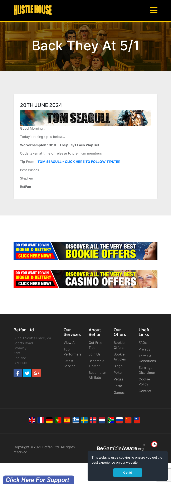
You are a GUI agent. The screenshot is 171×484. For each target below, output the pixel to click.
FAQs (143, 342)
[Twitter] (27, 373)
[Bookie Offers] (85, 251)
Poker (118, 372)
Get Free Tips (95, 345)
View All (70, 342)
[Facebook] (18, 373)
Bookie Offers (119, 345)
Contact (145, 391)
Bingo (118, 366)
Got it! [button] (127, 472)
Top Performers (72, 351)
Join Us (95, 354)
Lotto (118, 386)
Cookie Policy (144, 381)
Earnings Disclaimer (147, 370)
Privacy (144, 349)
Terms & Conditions (147, 358)
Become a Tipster (96, 363)
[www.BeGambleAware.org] (121, 447)
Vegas (118, 379)
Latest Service (69, 363)
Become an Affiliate (97, 375)
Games (119, 392)
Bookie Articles (120, 356)
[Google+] (36, 373)
